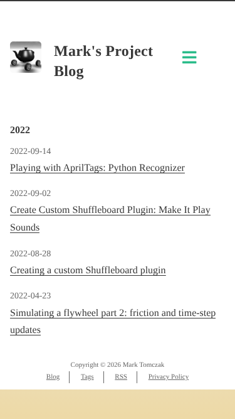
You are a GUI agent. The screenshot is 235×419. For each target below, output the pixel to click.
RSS (121, 377)
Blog (53, 377)
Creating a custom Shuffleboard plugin (88, 270)
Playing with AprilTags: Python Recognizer (97, 168)
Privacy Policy (169, 377)
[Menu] (189, 61)
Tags (87, 377)
